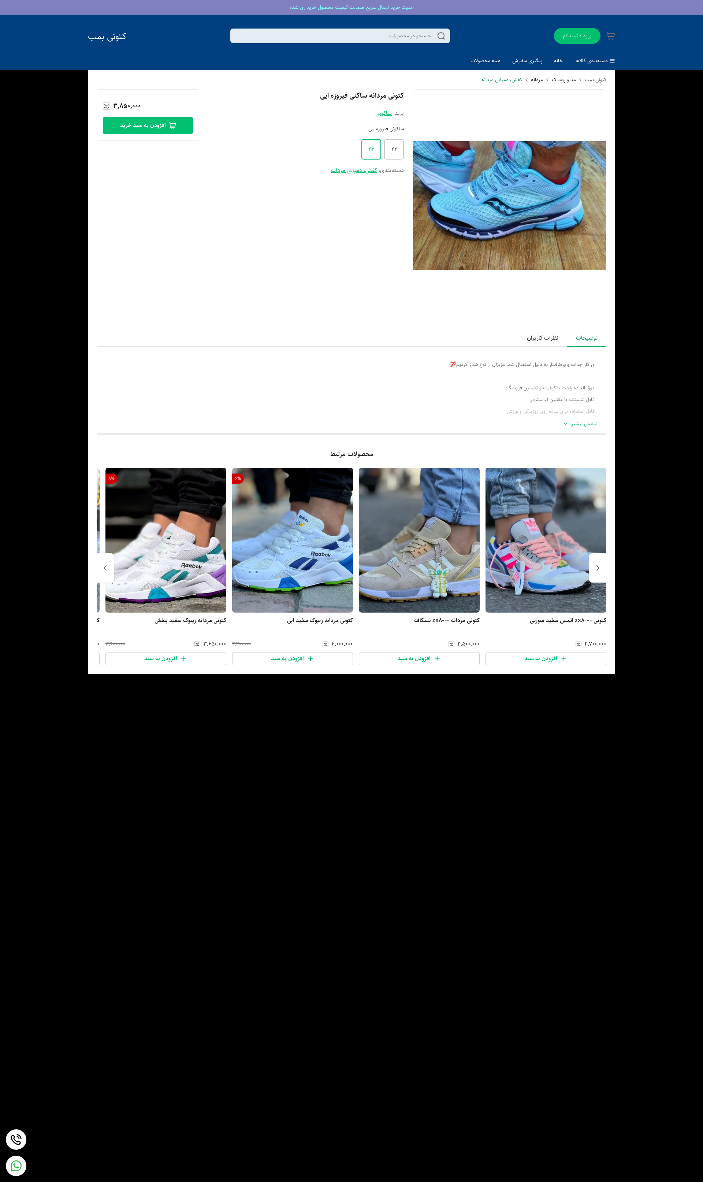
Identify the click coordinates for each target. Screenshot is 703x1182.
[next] (105, 568)
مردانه (537, 79)
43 (371, 149)
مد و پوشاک (564, 79)
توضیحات (587, 338)
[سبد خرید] (610, 35)
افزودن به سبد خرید (143, 125)
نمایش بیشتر (584, 424)
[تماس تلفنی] (16, 1139)
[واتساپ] (16, 1166)
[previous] (598, 568)
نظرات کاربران (542, 338)
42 (394, 149)
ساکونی (383, 113)
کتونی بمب (107, 36)
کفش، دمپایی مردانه (501, 79)
